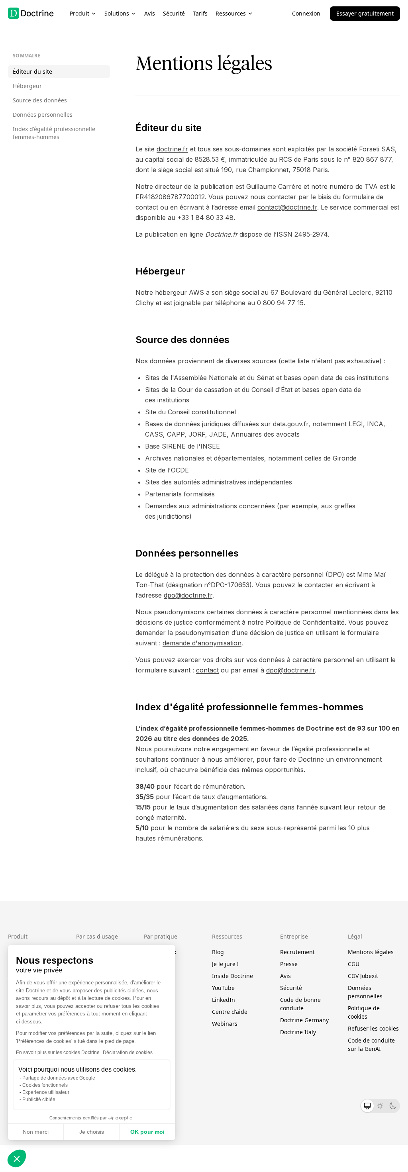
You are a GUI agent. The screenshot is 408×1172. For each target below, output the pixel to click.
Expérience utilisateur (45, 1092)
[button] (16, 1158)
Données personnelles (43, 114)
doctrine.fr (172, 149)
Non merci (36, 1132)
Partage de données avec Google (58, 1078)
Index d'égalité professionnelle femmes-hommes (54, 133)
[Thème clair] (380, 1105)
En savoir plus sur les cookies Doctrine (58, 1052)
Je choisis (91, 1132)
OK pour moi (147, 1132)
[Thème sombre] (392, 1105)
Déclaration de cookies (128, 1052)
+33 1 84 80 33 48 (205, 217)
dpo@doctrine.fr (188, 595)
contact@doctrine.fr (287, 207)
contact (207, 670)
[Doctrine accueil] (31, 13)
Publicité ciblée (38, 1099)
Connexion (306, 13)
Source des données (40, 100)
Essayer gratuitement (365, 13)
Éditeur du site (32, 71)
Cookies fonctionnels (45, 1085)
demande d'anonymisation (202, 643)
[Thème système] (367, 1105)
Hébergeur (27, 86)
